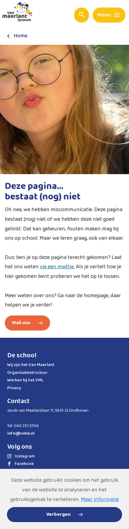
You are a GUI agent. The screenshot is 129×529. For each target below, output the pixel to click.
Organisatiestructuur (27, 372)
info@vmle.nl (20, 433)
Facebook (24, 463)
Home (21, 36)
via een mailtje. (57, 266)
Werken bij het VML (25, 380)
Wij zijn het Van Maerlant (30, 364)
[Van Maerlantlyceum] (19, 13)
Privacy (14, 388)
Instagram (25, 456)
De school (21, 355)
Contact (18, 401)
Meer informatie (100, 499)
